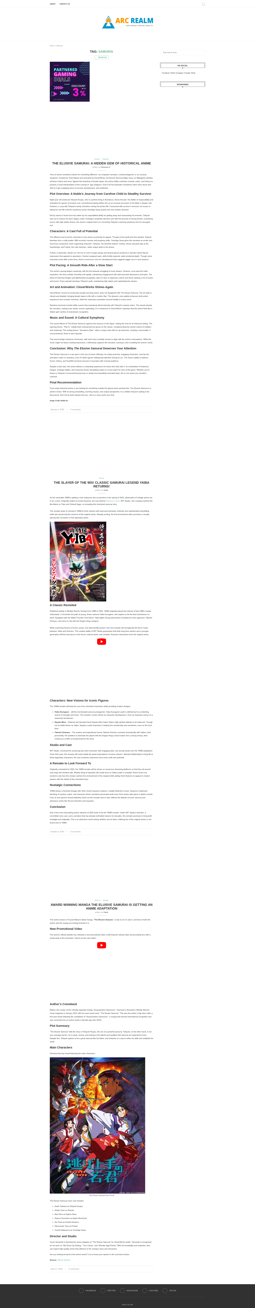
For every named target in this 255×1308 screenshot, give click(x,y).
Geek (106, 490)
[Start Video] (101, 667)
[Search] (195, 4)
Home (52, 46)
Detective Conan (113, 501)
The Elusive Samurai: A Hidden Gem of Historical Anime (101, 163)
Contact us (65, 4)
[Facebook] (123, 35)
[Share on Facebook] (148, 409)
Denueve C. (106, 167)
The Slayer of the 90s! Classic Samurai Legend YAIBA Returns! (101, 484)
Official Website (63, 1260)
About (53, 4)
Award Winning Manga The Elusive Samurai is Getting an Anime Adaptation (101, 906)
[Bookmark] (199, 4)
